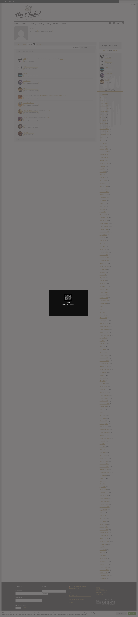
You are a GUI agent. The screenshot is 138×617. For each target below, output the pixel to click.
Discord (71, 304)
